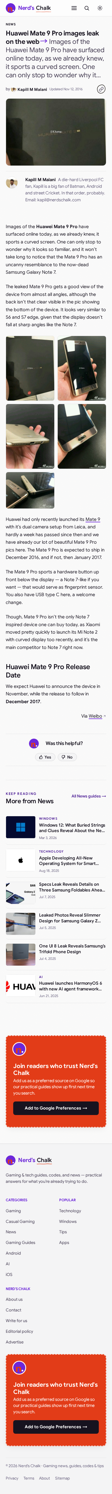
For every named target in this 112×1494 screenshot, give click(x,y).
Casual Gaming (20, 1221)
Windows (68, 1221)
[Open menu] (74, 8)
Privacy (12, 1478)
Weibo (95, 716)
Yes (48, 757)
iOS (9, 1274)
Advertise (15, 1342)
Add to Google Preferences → (56, 1108)
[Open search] (86, 8)
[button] (30, 368)
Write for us (16, 1320)
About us (14, 1299)
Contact (13, 1310)
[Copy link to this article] (101, 89)
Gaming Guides (20, 1242)
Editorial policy (19, 1331)
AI (8, 1263)
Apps (64, 1242)
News (11, 24)
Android (13, 1253)
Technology (70, 1210)
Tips (63, 1231)
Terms (29, 1478)
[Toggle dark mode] (100, 8)
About (44, 1478)
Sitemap (62, 1478)
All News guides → (89, 796)
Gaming (13, 1210)
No (70, 757)
